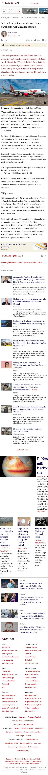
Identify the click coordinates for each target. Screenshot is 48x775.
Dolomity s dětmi (8, 711)
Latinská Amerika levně (10, 708)
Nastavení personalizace (30, 763)
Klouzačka (18, 732)
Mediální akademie (11, 761)
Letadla (19, 262)
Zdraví (15, 326)
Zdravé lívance (30, 678)
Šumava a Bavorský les (10, 702)
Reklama (25, 759)
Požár (40, 262)
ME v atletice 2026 (8, 681)
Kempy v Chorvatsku (9, 695)
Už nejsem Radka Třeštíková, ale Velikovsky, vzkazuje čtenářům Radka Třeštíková (28, 365)
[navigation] (2, 3)
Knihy (15, 370)
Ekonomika (16, 285)
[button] (24, 92)
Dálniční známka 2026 (33, 698)
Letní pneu (37, 743)
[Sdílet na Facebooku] (42, 256)
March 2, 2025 (27, 173)
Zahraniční (16, 307)
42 (46, 40)
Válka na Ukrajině (18, 434)
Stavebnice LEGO (11, 743)
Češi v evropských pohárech (23, 724)
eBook (30, 40)
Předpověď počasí (34, 717)
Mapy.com (22, 717)
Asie (2, 266)
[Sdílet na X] (45, 256)
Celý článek (41, 511)
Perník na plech (30, 687)
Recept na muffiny (31, 674)
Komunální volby (8, 663)
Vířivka (28, 736)
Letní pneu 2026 (31, 695)
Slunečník (9, 732)
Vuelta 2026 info (31, 647)
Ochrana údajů (36, 761)
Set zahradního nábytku (32, 732)
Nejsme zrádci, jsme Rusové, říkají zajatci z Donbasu (27, 430)
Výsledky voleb (7, 654)
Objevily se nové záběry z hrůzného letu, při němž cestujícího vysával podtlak (24, 536)
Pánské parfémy (23, 750)
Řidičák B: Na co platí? (33, 705)
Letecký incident (30, 262)
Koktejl (15, 392)
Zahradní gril (19, 736)
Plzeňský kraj (17, 414)
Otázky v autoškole (32, 708)
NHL (3, 687)
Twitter (17, 759)
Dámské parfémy (26, 743)
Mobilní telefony (32, 739)
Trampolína (39, 728)
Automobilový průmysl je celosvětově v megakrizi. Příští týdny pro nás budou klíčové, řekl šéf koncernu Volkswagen (29, 279)
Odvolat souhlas (14, 763)
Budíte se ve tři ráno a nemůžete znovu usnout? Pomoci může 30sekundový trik (29, 322)
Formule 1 (5, 684)
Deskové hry (12, 747)
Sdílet (38, 40)
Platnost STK (29, 711)
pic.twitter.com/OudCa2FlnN (19, 170)
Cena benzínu (29, 721)
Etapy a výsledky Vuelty (33, 650)
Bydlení (15, 348)
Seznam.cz (35, 3)
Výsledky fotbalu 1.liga (10, 674)
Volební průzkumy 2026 (10, 650)
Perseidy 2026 (17, 721)
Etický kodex (24, 761)
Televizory (22, 747)
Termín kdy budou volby (10, 657)
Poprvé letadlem (7, 698)
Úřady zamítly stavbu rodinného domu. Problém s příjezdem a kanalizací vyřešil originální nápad (29, 343)
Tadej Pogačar (30, 657)
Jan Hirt (28, 654)
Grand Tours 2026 (31, 663)
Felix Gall (28, 660)
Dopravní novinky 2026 (33, 702)
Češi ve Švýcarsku (8, 705)
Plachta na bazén (27, 728)
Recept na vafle (30, 684)
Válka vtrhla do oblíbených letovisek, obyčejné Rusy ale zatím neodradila (6, 536)
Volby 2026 (6, 647)
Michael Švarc (12, 33)
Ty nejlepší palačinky (32, 671)
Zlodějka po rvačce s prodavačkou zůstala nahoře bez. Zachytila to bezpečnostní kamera (27, 387)
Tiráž (38, 759)
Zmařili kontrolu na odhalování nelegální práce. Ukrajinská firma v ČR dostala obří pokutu (29, 409)
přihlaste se (26, 45)
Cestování (4, 249)
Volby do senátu (7, 660)
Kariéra (32, 759)
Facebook (9, 759)
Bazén (17, 728)
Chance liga (6, 671)
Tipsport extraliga (8, 678)
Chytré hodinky (33, 747)
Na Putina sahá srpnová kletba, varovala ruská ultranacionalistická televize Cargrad (29, 301)
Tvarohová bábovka (32, 681)
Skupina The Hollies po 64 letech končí (40, 532)
